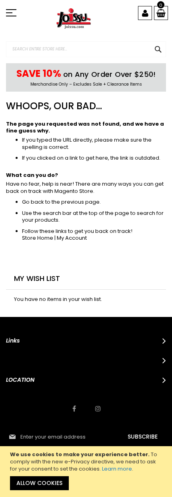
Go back (33, 202)
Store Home (37, 238)
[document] (87, 471)
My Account (72, 238)
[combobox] (86, 49)
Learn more (117, 469)
